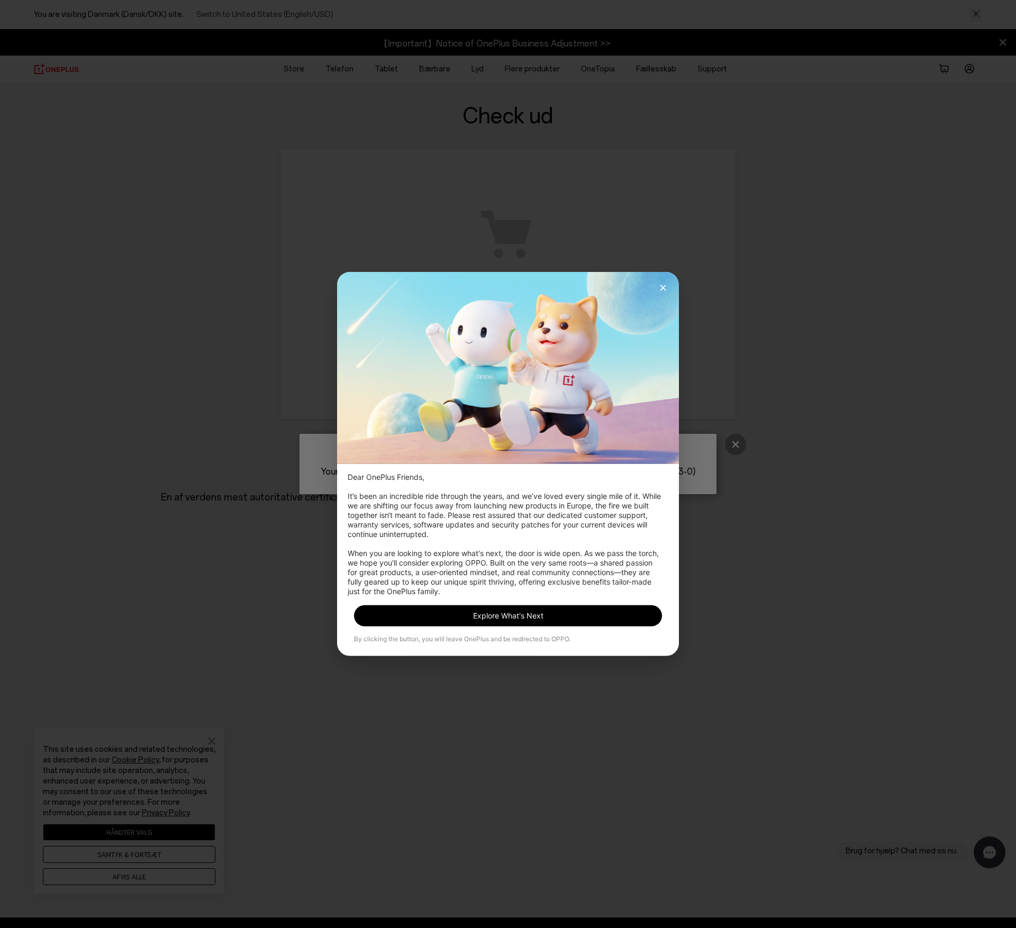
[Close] (663, 287)
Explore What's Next (508, 615)
